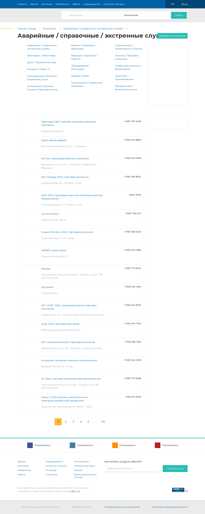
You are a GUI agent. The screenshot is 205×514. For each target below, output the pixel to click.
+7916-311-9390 (133, 397)
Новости (22, 4)
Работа (76, 4)
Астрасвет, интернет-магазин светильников (69, 360)
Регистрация (81, 461)
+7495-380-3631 (132, 341)
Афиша (34, 4)
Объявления (62, 4)
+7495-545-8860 (132, 140)
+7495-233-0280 (132, 250)
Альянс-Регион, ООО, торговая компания (67, 232)
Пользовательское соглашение (122, 507)
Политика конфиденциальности (169, 507)
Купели (78, 470)
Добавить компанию (172, 35)
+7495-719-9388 (132, 378)
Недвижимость (91, 4)
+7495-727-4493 (132, 121)
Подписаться (175, 468)
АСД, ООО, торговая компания (60, 324)
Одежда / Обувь (80, 76)
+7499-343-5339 (132, 360)
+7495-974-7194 (132, 323)
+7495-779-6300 (132, 268)
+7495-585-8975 (132, 176)
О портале (51, 474)
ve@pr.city (74, 491)
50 (103, 421)
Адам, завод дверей (54, 140)
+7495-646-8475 (132, 305)
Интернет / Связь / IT (38, 69)
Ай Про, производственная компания (65, 158)
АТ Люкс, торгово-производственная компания (71, 378)
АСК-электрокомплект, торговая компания (68, 342)
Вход (184, 4)
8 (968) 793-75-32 (81, 507)
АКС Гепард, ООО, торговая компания (65, 177)
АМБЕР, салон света (53, 250)
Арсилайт (47, 287)
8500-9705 (135, 195)
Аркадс (46, 268)
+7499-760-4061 (132, 286)
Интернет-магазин (113, 4)
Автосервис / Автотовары (41, 55)
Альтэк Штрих (50, 213)
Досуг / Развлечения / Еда (41, 62)
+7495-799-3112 (133, 213)
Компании (47, 4)
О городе (51, 470)
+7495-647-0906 (132, 158)
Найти (179, 15)
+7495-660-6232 (132, 231)
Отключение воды (84, 466)
